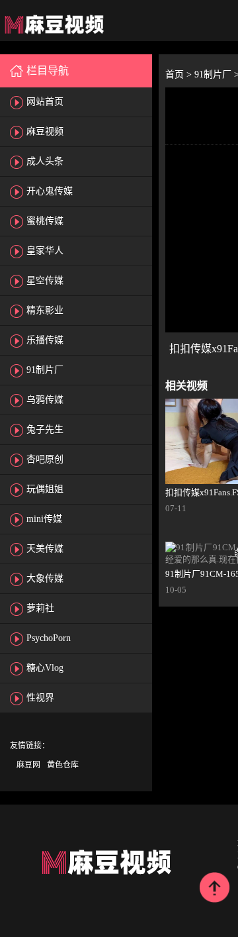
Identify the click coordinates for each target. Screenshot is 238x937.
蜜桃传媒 (44, 221)
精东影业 (44, 310)
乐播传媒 (44, 340)
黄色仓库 (63, 764)
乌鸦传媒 (44, 400)
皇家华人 (44, 251)
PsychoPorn (48, 638)
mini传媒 (44, 519)
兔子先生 (44, 429)
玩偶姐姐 (44, 489)
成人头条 (44, 161)
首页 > (179, 74)
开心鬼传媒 (49, 191)
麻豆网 (28, 764)
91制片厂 (44, 370)
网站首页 (44, 102)
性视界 (40, 698)
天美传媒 (44, 549)
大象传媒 (44, 578)
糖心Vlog (44, 668)
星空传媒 (44, 280)
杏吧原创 (44, 459)
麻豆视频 (44, 131)
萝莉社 (40, 608)
